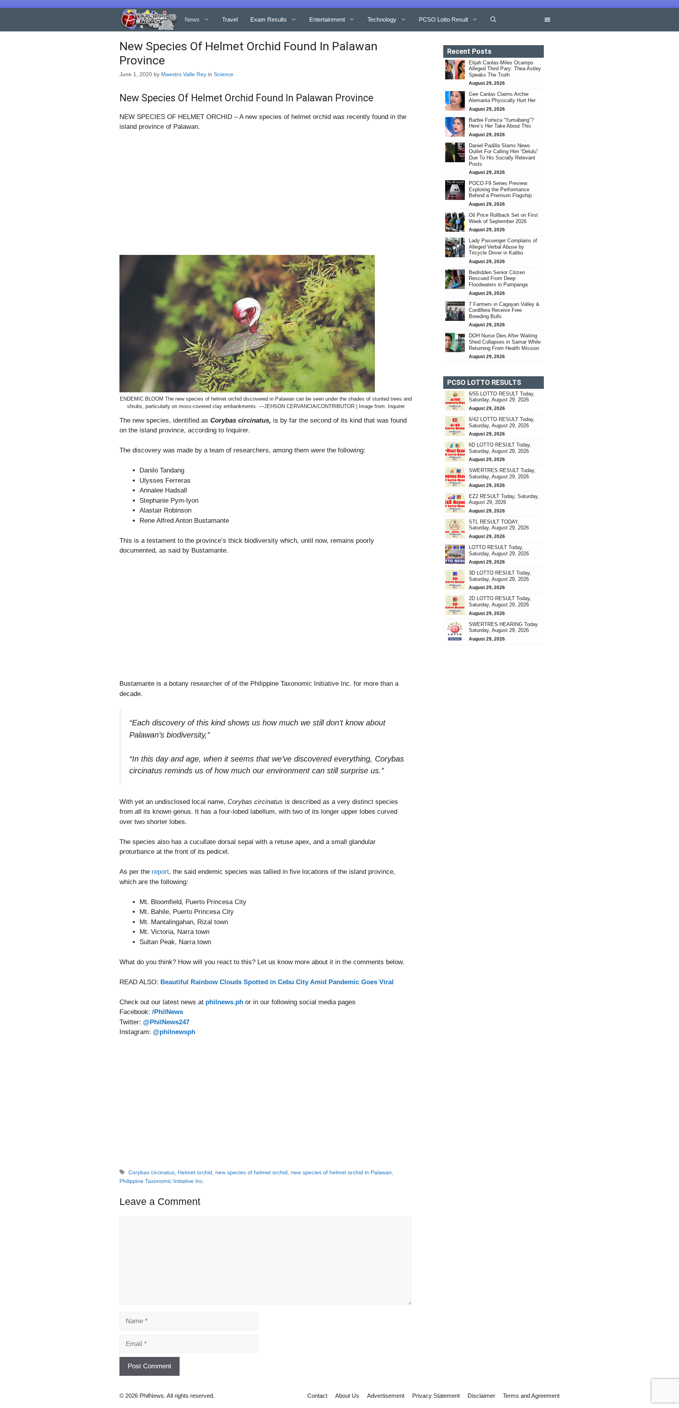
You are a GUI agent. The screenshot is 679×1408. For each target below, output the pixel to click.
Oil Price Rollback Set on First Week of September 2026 (503, 218)
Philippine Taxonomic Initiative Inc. (161, 1181)
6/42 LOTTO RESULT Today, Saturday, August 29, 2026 (502, 422)
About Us (347, 1395)
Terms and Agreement (531, 1395)
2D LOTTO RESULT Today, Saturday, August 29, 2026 (500, 601)
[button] (493, 19)
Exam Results (268, 19)
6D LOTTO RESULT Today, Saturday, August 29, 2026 (500, 448)
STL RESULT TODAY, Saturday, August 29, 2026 (499, 525)
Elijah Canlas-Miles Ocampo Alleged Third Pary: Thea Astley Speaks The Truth (505, 69)
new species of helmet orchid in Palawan (341, 1172)
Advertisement (385, 1395)
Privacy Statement (436, 1395)
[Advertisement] (265, 197)
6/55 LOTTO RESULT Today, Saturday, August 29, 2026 (502, 397)
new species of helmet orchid (251, 1172)
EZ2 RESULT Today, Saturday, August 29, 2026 (504, 499)
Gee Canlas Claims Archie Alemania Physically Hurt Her (502, 97)
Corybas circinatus (151, 1172)
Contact (317, 1395)
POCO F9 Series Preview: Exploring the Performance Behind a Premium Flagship (500, 189)
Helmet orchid (195, 1172)
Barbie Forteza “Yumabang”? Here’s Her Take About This (501, 123)
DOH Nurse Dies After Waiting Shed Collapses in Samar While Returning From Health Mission (505, 342)
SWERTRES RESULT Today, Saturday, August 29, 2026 (502, 473)
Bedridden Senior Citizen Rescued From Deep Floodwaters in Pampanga (499, 278)
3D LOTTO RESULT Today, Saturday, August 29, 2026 (500, 576)
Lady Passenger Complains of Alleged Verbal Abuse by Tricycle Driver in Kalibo (503, 247)
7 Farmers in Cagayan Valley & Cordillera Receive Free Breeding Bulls (504, 310)
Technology (381, 19)
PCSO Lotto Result (443, 19)
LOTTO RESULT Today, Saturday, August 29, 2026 (499, 550)
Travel (230, 19)
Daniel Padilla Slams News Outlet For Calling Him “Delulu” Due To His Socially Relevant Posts (503, 155)
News (192, 19)
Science (223, 74)
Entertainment (327, 19)
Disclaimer (481, 1395)
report (160, 871)
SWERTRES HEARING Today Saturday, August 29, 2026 (503, 627)
